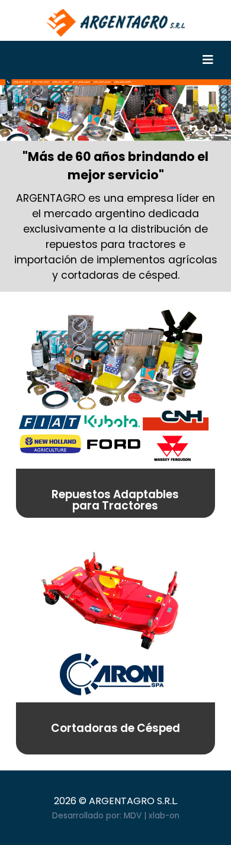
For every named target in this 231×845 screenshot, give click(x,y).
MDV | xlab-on (151, 815)
